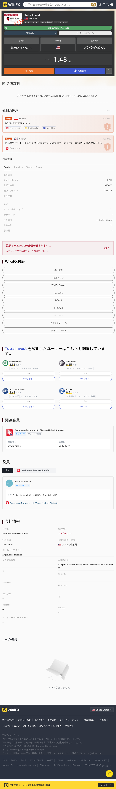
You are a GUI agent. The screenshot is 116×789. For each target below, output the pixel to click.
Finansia (76, 765)
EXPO (17, 726)
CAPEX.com (85, 760)
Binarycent (45, 765)
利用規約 (52, 719)
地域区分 (69, 726)
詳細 (29, 373)
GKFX (50, 760)
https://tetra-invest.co (12, 555)
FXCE (23, 760)
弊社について (8, 719)
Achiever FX (101, 760)
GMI (5, 760)
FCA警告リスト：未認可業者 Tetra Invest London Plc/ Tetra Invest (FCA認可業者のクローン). (53, 143)
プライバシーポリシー (70, 719)
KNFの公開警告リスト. (17, 122)
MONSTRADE (36, 760)
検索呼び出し (90, 719)
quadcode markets (26, 765)
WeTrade (71, 760)
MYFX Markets (61, 765)
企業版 (103, 719)
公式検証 (6, 726)
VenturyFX (8, 765)
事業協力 (57, 726)
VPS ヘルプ (44, 726)
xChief (60, 760)
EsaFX (14, 760)
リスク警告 (39, 719)
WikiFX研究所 (29, 726)
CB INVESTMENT (93, 765)
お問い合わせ (24, 719)
